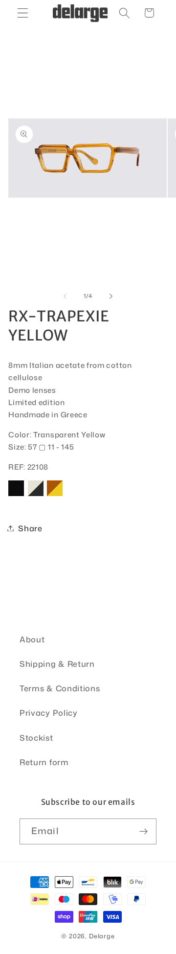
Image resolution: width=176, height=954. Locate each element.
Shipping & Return (57, 663)
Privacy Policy (49, 712)
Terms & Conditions (60, 688)
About (32, 639)
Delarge (102, 935)
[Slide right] (111, 296)
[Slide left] (65, 296)
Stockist (36, 737)
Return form (44, 762)
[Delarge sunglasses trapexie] (16, 495)
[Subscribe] (143, 831)
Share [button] (30, 528)
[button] (22, 12)
